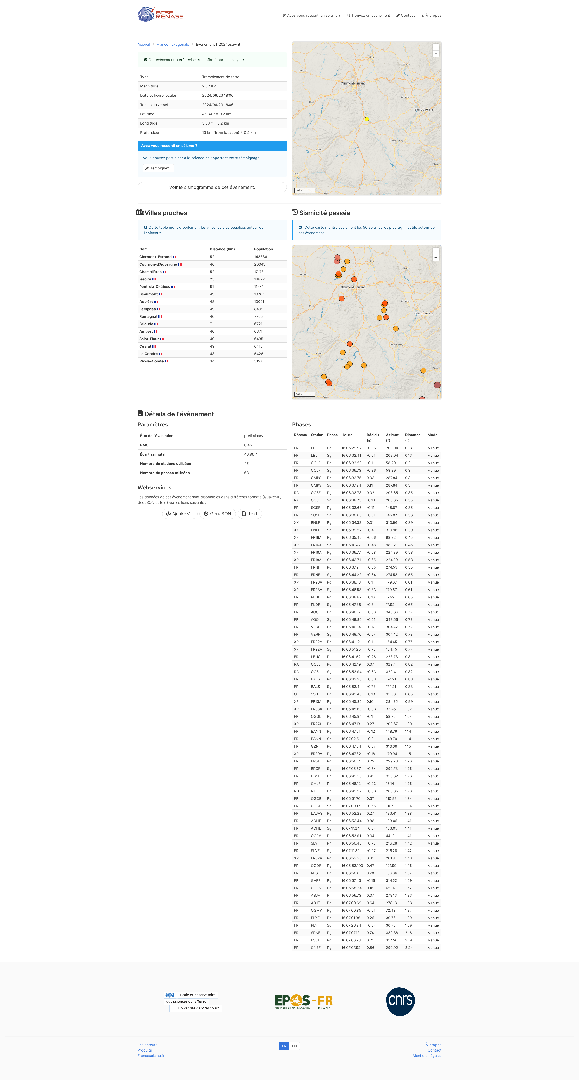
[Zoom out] (436, 53)
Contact (434, 1050)
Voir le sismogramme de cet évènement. (212, 187)
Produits (145, 1050)
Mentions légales (427, 1055)
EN (294, 1046)
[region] (366, 118)
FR (284, 1046)
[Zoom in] (436, 47)
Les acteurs (147, 1044)
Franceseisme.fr (151, 1055)
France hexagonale (173, 44)
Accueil (144, 44)
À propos (433, 1044)
